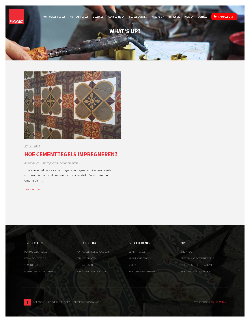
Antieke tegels (79, 16)
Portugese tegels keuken (196, 271)
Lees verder (32, 189)
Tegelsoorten (138, 16)
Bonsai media (218, 302)
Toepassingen (85, 265)
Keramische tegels (35, 258)
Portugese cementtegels (39, 271)
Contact (203, 16)
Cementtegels (32, 265)
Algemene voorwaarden (88, 302)
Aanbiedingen (116, 16)
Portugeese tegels (35, 251)
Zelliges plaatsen (87, 258)
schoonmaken (69, 163)
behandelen (32, 163)
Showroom (187, 251)
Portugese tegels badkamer (197, 265)
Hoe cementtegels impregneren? (70, 154)
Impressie (174, 16)
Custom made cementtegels (197, 258)
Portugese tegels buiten (91, 271)
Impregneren (49, 163)
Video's (133, 265)
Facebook (37, 302)
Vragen (188, 16)
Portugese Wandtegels (143, 271)
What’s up (158, 16)
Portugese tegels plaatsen (93, 251)
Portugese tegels (54, 16)
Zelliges (98, 16)
